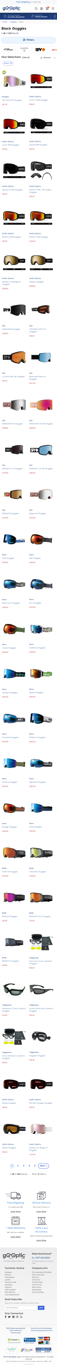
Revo (4, 555)
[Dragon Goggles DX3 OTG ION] (14, 81)
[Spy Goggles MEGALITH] (14, 494)
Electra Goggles (9, 1148)
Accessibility (36, 1289)
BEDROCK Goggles (10, 961)
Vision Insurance (38, 1274)
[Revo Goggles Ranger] (14, 807)
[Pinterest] (13, 1317)
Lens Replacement (12, 1294)
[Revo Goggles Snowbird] (14, 718)
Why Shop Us (10, 1292)
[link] (29, 1340)
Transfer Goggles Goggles (40, 1103)
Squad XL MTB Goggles (12, 190)
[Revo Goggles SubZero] (14, 673)
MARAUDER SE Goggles (12, 424)
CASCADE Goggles (37, 872)
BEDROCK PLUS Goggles (39, 916)
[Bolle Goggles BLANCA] (14, 897)
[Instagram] (17, 1317)
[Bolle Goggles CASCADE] (41, 852)
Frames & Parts (10, 1282)
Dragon (5, 97)
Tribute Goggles (9, 1103)
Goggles (13, 22)
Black (21, 22)
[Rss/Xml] (21, 1317)
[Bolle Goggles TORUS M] (14, 852)
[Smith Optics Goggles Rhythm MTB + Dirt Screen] (41, 170)
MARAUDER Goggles (11, 329)
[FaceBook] (5, 1317)
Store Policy (36, 1287)
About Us (35, 1277)
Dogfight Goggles (37, 1056)
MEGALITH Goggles (10, 513)
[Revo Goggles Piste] (14, 539)
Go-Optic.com (15, 1357)
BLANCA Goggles (9, 916)
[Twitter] (9, 1317)
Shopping (8, 1284)
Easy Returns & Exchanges (41, 1328)
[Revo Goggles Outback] (41, 628)
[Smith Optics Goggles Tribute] (14, 1084)
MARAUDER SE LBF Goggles (41, 424)
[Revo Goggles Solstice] (14, 763)
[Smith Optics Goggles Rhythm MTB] (14, 218)
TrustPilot (11, 1350)
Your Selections (11, 57)
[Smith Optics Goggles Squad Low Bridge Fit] (41, 1128)
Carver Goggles (9, 648)
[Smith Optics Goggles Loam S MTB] (41, 81)
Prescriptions (10, 1277)
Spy (3, 326)
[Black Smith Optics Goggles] (8, 49)
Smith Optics (35, 97)
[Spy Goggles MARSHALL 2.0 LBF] (41, 449)
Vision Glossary (38, 1292)
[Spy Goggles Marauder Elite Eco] (41, 357)
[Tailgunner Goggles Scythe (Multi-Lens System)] (41, 989)
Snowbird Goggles (10, 737)
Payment (8, 1287)
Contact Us (36, 1279)
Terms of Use (37, 1284)
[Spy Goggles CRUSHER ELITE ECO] (41, 310)
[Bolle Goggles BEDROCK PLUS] (41, 897)
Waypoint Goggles (37, 513)
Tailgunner (34, 958)
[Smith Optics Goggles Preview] (41, 262)
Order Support (10, 1289)
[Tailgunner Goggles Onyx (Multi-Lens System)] (14, 1036)
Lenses (7, 1279)
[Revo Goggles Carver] (14, 628)
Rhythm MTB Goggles (11, 237)
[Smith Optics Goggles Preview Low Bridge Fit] (14, 262)
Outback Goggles (37, 648)
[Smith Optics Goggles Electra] (14, 1128)
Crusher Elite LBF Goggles (13, 377)
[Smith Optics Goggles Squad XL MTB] (14, 170)
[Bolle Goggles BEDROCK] (14, 942)
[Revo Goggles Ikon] (41, 584)
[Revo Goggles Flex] (41, 539)
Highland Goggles (37, 782)
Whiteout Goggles (37, 737)
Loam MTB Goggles (10, 145)
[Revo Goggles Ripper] (41, 673)
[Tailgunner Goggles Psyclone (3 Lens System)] (41, 942)
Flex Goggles (35, 558)
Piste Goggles (8, 558)
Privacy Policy (37, 1282)
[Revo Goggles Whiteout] (41, 718)
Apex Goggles (35, 827)
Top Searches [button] (29, 1364)
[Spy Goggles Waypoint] (41, 494)
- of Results (18, 1174)
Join (41, 1308)
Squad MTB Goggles (38, 145)
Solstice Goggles (9, 782)
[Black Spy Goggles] (40, 49)
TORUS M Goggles (10, 872)
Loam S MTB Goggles (38, 100)
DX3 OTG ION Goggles (12, 100)
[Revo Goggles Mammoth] (14, 584)
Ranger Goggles (9, 827)
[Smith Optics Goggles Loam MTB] (14, 126)
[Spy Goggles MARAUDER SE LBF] (41, 404)
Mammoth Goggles (11, 603)
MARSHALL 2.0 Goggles (12, 469)
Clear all (25, 57)
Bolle (4, 868)
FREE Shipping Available (15, 1328)
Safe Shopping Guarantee (41, 1330)
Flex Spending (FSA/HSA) (41, 1272)
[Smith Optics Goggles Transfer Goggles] (41, 1084)
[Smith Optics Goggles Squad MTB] (41, 125)
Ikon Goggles (35, 603)
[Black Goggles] (15, 1257)
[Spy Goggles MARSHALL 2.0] (14, 449)
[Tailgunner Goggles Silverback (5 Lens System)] (14, 989)
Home (4, 22)
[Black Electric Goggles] (24, 49)
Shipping (8, 1272)
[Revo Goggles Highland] (41, 763)
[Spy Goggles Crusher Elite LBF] (14, 357)
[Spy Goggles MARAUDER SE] (14, 404)
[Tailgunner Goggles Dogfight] (41, 1036)
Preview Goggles (36, 282)
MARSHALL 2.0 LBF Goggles (41, 469)
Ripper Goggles (36, 693)
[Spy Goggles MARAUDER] (14, 310)
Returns (8, 1274)
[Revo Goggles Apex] (41, 807)
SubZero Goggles (10, 693)
